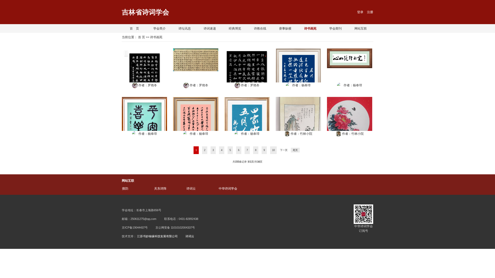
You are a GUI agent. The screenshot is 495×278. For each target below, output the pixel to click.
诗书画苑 (310, 28)
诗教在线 (260, 28)
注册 (370, 12)
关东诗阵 (160, 188)
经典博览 (235, 28)
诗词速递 (210, 28)
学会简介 (159, 28)
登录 (360, 12)
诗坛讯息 (184, 28)
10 (273, 150)
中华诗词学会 (228, 188)
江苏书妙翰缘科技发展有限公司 (157, 236)
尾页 (295, 150)
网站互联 (360, 28)
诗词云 (191, 188)
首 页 (134, 28)
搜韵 (125, 188)
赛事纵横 (285, 28)
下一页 (284, 150)
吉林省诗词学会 (145, 12)
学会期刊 (335, 28)
